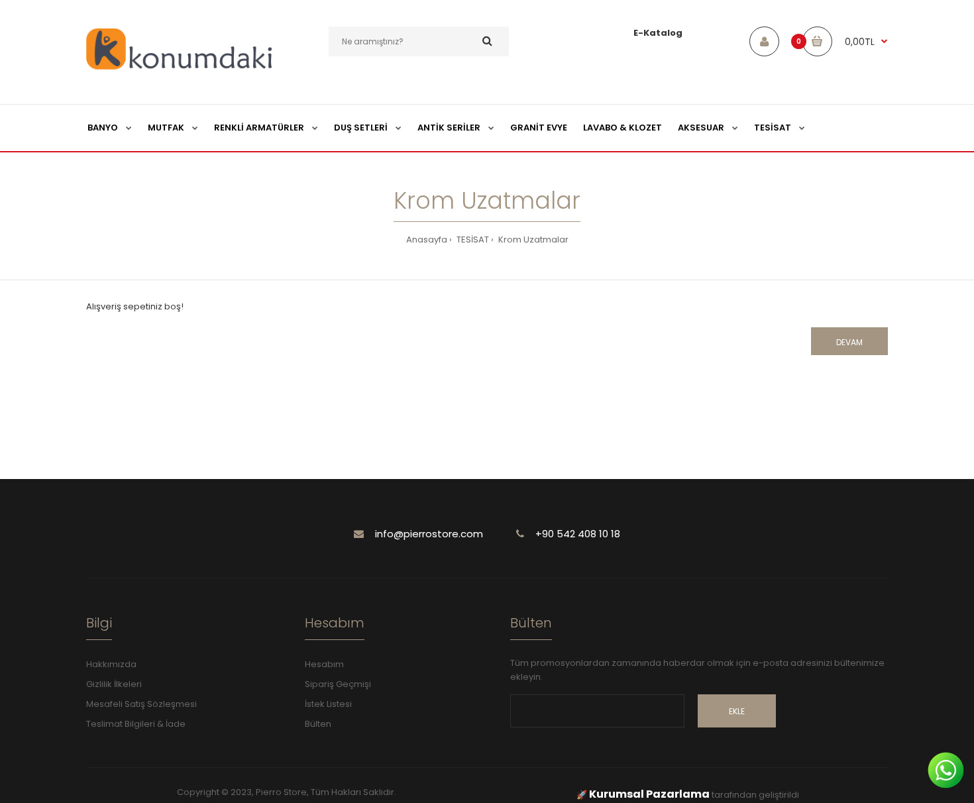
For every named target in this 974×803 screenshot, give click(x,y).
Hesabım (324, 664)
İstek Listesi (328, 704)
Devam (849, 342)
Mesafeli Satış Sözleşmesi (141, 704)
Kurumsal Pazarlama (649, 794)
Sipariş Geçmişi (338, 684)
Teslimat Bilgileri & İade (136, 724)
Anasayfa (426, 239)
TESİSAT (472, 239)
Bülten (318, 724)
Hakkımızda (111, 664)
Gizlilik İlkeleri (114, 684)
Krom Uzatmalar (532, 239)
